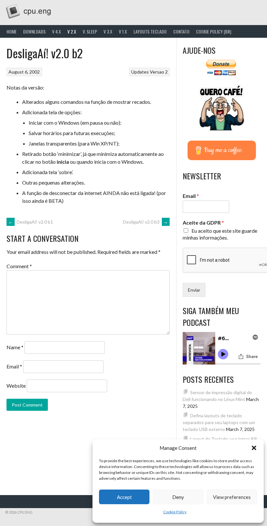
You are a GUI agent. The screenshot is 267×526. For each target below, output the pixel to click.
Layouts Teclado (150, 31)
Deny (178, 497)
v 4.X (56, 31)
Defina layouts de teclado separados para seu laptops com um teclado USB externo (219, 422)
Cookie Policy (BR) (213, 31)
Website (16, 385)
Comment (19, 266)
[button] (254, 448)
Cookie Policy (175, 511)
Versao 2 (159, 72)
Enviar (194, 290)
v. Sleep (90, 31)
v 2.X (71, 31)
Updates (140, 72)
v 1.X (123, 31)
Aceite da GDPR (203, 222)
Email (14, 366)
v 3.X (108, 31)
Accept (124, 497)
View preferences (232, 497)
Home (12, 31)
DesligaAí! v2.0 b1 (30, 222)
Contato (181, 31)
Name (15, 347)
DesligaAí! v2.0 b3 (145, 222)
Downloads (34, 31)
